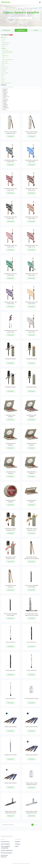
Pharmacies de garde (6, 852)
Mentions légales (5, 844)
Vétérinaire (3, 78)
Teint (3, 57)
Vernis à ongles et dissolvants (7, 59)
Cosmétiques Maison (5, 42)
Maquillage (4, 48)
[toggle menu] (39, 2)
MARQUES (3, 85)
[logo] (5, 2)
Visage (3, 65)
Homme (3, 46)
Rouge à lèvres (5, 55)
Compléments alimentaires (6, 82)
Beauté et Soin (4, 37)
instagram (17, 844)
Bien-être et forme (4, 67)
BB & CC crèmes (5, 50)
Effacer (11, 34)
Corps (3, 40)
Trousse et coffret (5, 63)
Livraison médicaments (7, 850)
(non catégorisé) (4, 69)
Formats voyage (5, 44)
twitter (17, 846)
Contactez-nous (5, 841)
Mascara (4, 53)
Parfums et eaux (5, 61)
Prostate (2, 80)
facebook (17, 841)
